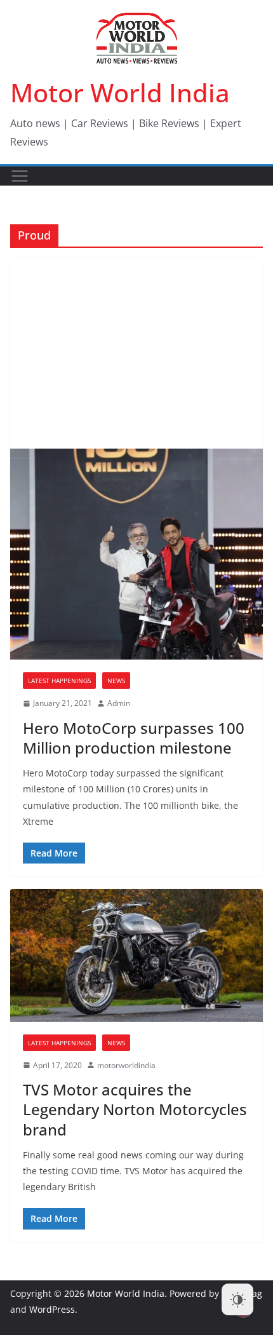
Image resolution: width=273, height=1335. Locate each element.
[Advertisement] (136, 353)
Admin (118, 703)
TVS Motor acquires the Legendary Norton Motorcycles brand (135, 1109)
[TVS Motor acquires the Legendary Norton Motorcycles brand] (136, 955)
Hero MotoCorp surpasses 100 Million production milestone (133, 737)
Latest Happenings (59, 680)
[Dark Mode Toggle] (237, 1299)
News (116, 680)
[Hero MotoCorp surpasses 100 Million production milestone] (136, 554)
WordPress (52, 1309)
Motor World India (120, 92)
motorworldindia (126, 1065)
